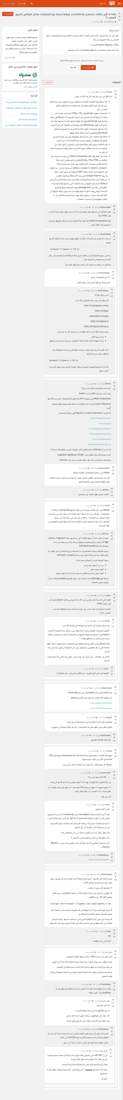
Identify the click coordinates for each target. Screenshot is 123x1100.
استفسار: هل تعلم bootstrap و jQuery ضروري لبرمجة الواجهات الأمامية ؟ (20, 102)
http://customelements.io (101, 439)
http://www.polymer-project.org (99, 444)
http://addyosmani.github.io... (100, 434)
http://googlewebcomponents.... (99, 429)
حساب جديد (87, 67)
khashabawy (109, 21)
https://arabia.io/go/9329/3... (98, 859)
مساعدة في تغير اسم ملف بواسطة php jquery (20, 108)
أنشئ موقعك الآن (30, 86)
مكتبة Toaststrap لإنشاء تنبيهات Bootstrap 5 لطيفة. (20, 125)
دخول (72, 67)
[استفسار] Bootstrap (28, 119)
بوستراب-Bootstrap (29, 113)
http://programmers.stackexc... (101, 703)
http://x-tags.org (105, 423)
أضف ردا (93, 92)
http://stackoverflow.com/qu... (101, 708)
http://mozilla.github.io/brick (100, 418)
